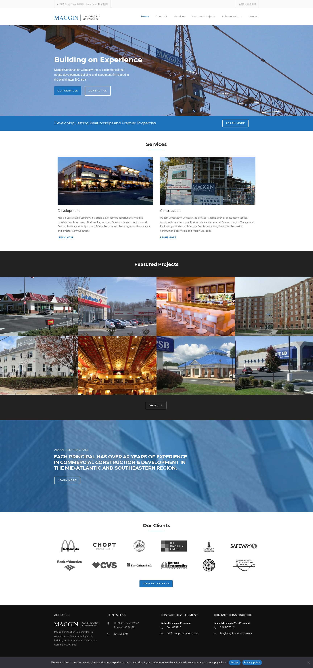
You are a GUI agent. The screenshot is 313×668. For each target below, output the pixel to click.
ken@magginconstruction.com (236, 633)
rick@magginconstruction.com (182, 633)
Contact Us (98, 90)
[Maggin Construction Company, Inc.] (76, 17)
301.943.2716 (227, 627)
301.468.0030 (248, 4)
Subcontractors (232, 16)
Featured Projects (203, 16)
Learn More (66, 237)
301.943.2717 (174, 627)
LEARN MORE (235, 123)
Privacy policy (252, 662)
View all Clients (156, 583)
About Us (162, 16)
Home (145, 16)
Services (179, 16)
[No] (308, 662)
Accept (235, 662)
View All (156, 405)
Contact (254, 16)
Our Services (67, 90)
